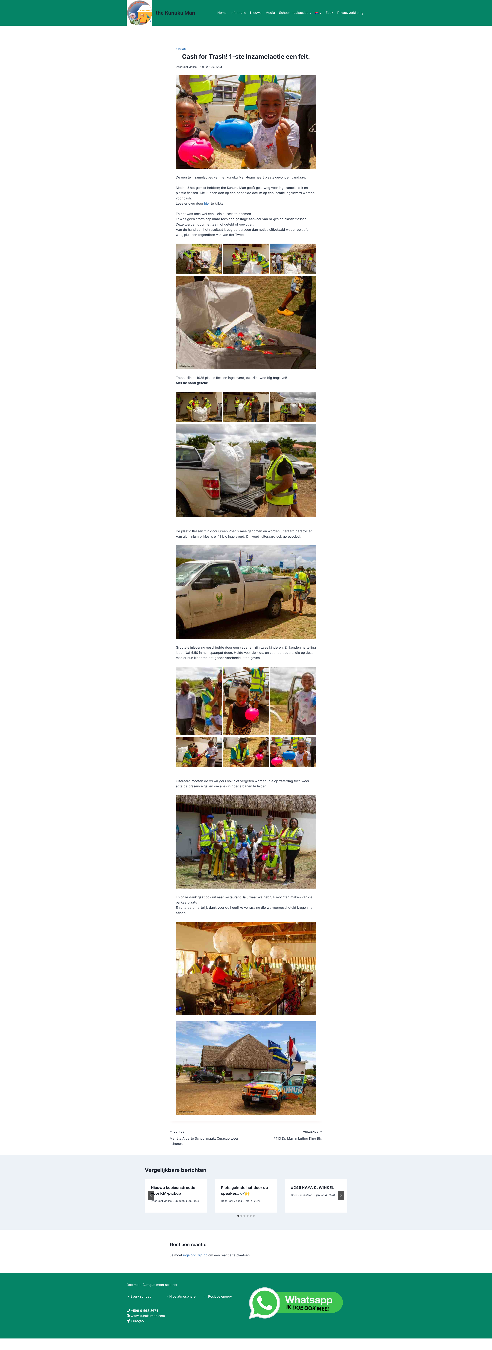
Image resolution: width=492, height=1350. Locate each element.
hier (207, 203)
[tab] (238, 1216)
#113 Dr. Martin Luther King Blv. (298, 1135)
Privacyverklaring (350, 13)
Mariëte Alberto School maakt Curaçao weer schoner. (204, 1138)
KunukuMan (305, 1195)
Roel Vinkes (189, 66)
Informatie (238, 13)
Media (270, 13)
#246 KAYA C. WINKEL (312, 1187)
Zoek (329, 13)
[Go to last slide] (151, 1195)
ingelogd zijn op (195, 1255)
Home (222, 13)
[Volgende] (341, 1195)
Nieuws (256, 13)
